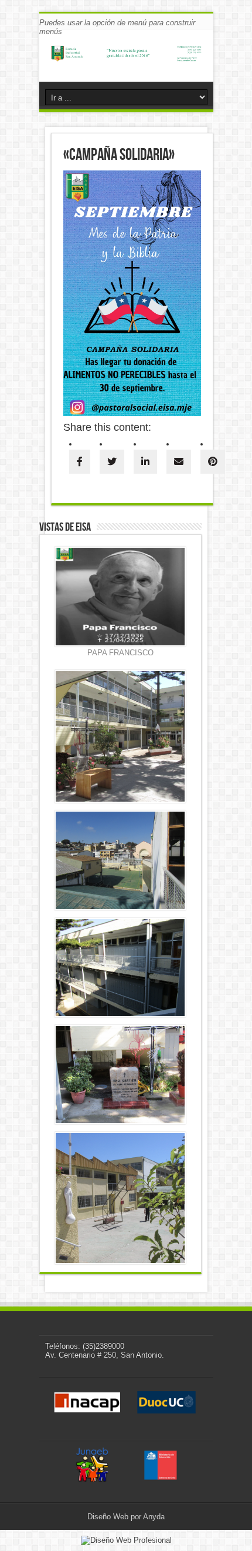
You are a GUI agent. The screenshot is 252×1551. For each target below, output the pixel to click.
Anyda (154, 1516)
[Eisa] (126, 55)
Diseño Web (107, 1516)
